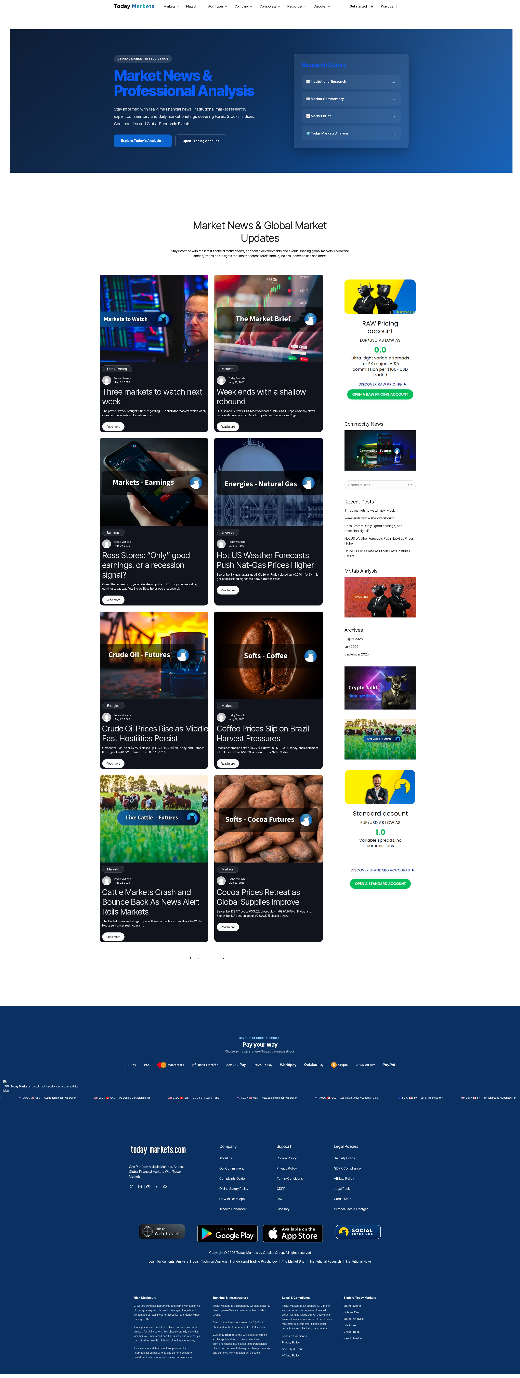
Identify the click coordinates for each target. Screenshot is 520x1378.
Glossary (283, 1209)
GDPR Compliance (347, 1168)
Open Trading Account (200, 141)
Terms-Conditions (290, 1178)
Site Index (349, 1325)
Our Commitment (231, 1168)
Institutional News (359, 1261)
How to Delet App (232, 1199)
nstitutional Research (326, 1261)
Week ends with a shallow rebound (369, 518)
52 (222, 958)
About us (225, 1158)
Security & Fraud (292, 1349)
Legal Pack (342, 1189)
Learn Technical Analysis (210, 1261)
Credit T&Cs (342, 1199)
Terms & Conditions (294, 1336)
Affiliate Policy (344, 1178)
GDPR (281, 1189)
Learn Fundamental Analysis (168, 1261)
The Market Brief (294, 1261)
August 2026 (353, 639)
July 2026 (351, 647)
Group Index (351, 1331)
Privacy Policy (287, 1168)
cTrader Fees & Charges (351, 1209)
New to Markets (353, 1338)
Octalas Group (352, 1312)
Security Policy (344, 1158)
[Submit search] (410, 484)
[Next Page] (232, 958)
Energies (228, 532)
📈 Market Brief (351, 116)
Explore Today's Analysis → (143, 141)
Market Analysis (353, 1318)
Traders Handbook (233, 1209)
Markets (227, 369)
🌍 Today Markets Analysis (351, 133)
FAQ (279, 1199)
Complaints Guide (232, 1178)
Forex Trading (117, 369)
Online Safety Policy (233, 1189)
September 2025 (356, 654)
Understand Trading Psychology (255, 1261)
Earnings (113, 532)
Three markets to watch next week (369, 510)
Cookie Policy (287, 1158)
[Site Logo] (133, 6)
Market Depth (352, 1305)
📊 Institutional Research (351, 81)
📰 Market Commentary (351, 98)
